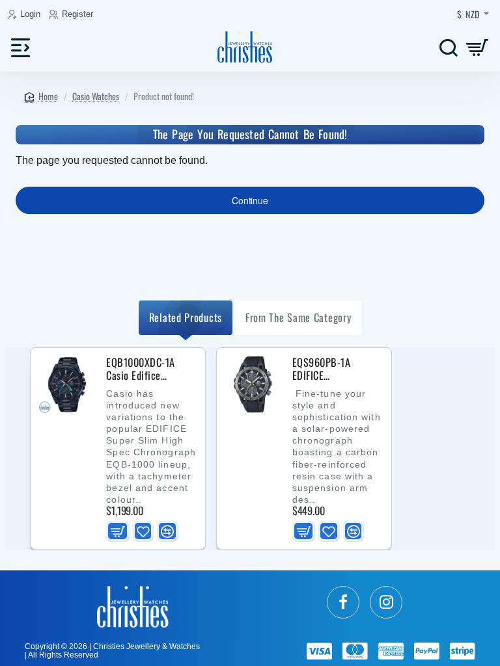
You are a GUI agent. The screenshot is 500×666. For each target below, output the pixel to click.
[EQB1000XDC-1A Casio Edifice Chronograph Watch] (67, 384)
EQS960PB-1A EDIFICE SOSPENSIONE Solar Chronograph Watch (334, 369)
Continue (250, 200)
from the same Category (298, 317)
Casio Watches (95, 96)
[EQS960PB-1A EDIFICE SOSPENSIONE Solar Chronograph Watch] (253, 384)
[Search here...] (448, 47)
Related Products (185, 317)
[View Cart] (477, 47)
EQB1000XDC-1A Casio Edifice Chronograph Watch (146, 369)
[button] (117, 531)
